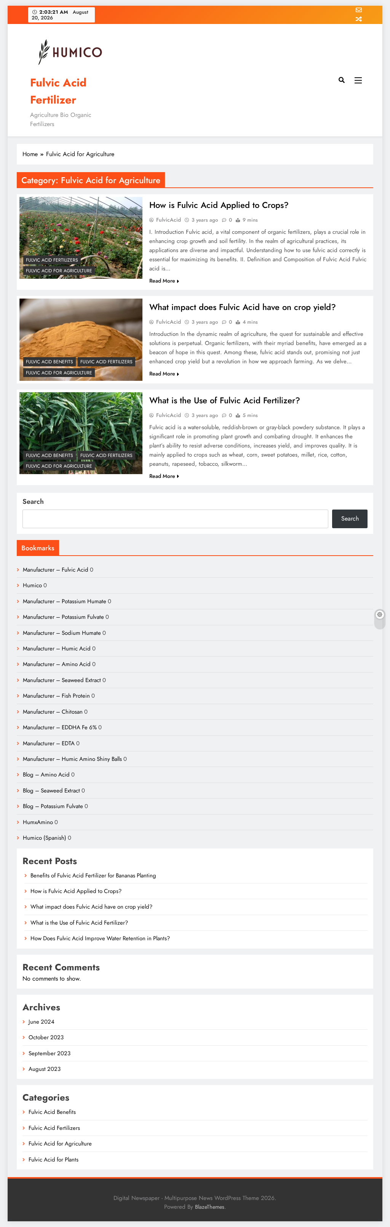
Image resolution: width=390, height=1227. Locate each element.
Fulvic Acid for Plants (53, 1159)
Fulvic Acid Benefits (49, 361)
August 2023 (45, 1069)
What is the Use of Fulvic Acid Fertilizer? (224, 400)
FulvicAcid (168, 220)
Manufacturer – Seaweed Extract (62, 680)
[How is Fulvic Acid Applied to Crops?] (80, 238)
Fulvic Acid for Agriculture (59, 270)
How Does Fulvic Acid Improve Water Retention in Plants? (100, 938)
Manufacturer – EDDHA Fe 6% (60, 727)
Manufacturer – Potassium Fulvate (63, 617)
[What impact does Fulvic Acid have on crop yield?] (80, 339)
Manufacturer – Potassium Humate (64, 601)
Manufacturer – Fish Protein (56, 696)
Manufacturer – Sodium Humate (62, 633)
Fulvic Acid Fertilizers (52, 260)
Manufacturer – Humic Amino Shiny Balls (72, 759)
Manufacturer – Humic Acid (57, 648)
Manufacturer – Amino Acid (57, 664)
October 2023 (46, 1037)
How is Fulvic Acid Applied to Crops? (219, 205)
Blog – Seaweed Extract (51, 790)
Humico (32, 585)
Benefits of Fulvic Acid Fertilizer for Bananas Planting (93, 875)
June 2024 (41, 1022)
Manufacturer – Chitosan (53, 712)
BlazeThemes (209, 1207)
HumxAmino (38, 822)
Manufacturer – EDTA (49, 743)
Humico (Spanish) (44, 838)
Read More (162, 280)
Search (33, 501)
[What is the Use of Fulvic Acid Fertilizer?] (80, 433)
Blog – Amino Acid (46, 774)
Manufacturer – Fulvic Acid (55, 570)
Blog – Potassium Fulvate (53, 806)
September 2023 (49, 1053)
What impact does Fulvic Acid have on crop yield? (242, 307)
